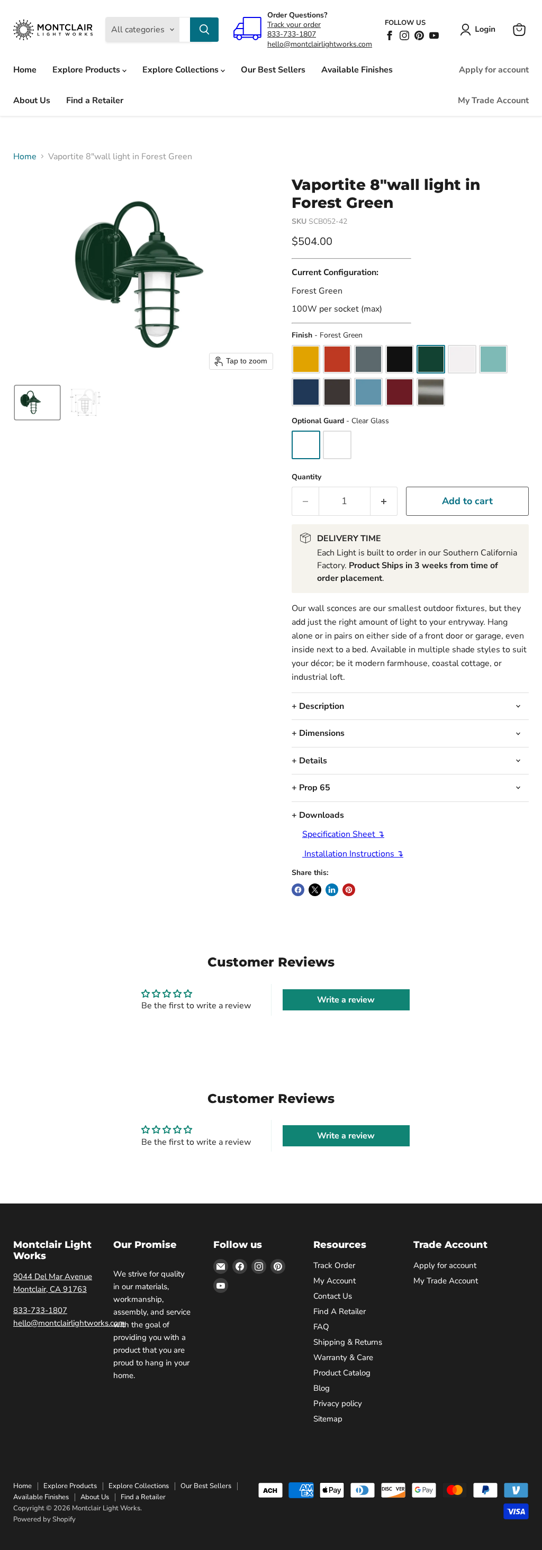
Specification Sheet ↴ (343, 834)
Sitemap (327, 1419)
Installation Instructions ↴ (352, 854)
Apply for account (494, 70)
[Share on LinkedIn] (332, 889)
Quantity (306, 477)
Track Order (334, 1265)
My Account (334, 1280)
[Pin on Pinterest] (348, 889)
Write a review (346, 1000)
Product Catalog (342, 1372)
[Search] (204, 29)
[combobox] (184, 29)
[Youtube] (434, 35)
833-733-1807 (291, 34)
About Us (31, 100)
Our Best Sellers (273, 70)
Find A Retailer (339, 1311)
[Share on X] (315, 889)
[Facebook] (389, 35)
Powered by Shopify (44, 1519)
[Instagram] (404, 35)
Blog (321, 1388)
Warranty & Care (343, 1357)
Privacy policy (337, 1403)
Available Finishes (357, 70)
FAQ (321, 1326)
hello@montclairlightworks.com (319, 44)
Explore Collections (181, 70)
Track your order (294, 25)
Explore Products (87, 70)
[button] (480, 29)
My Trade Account (493, 100)
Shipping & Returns (347, 1342)
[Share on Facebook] (298, 889)
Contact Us (332, 1296)
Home (25, 70)
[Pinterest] (419, 35)
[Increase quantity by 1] (384, 501)
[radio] (306, 359)
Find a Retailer (94, 100)
